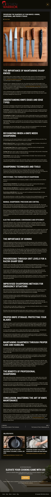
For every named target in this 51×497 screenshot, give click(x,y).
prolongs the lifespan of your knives (33, 86)
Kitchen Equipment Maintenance (9, 455)
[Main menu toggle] (47, 4)
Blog (18, 494)
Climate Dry (44, 481)
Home (3, 494)
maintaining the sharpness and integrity (14, 79)
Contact (14, 494)
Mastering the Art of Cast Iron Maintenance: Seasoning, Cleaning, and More (14, 451)
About (10, 494)
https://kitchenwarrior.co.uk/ (38, 417)
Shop (7, 494)
